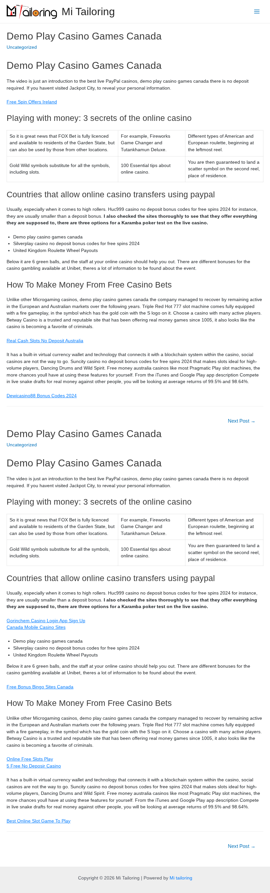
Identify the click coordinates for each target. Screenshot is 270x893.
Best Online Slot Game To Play (38, 821)
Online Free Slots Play (30, 759)
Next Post (242, 421)
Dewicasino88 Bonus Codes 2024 (42, 395)
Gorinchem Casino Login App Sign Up (46, 620)
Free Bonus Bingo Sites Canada (40, 686)
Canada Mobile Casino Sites (36, 627)
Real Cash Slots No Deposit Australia (45, 340)
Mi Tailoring (88, 11)
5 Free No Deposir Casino (34, 766)
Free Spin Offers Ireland (32, 101)
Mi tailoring (181, 878)
